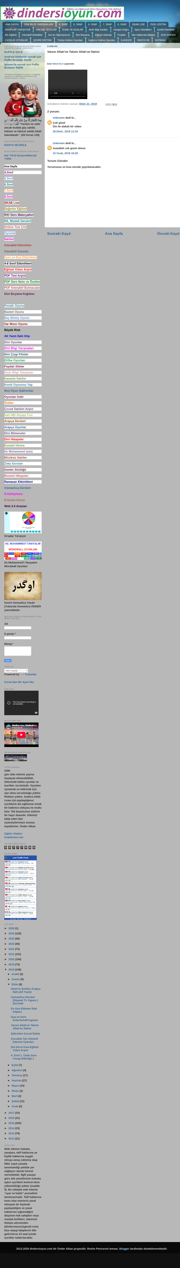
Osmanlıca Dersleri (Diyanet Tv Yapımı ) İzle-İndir (24, 1000)
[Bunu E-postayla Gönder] (106, 104)
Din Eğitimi (10, 35)
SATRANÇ (160, 40)
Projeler (122, 35)
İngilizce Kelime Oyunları (101, 40)
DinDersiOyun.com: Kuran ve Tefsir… (17, 896)
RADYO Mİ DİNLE (15, 145)
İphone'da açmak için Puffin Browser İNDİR (21, 66)
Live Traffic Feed (20, 858)
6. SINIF (92, 24)
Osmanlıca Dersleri (17, 488)
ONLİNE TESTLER (46, 29)
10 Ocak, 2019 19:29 (65, 153)
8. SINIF (122, 24)
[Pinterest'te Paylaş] (116, 104)
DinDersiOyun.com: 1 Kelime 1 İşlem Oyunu (19, 902)
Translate (30, 674)
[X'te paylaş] (111, 104)
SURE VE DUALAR (72, 29)
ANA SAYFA (12, 24)
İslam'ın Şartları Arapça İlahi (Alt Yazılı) (25, 990)
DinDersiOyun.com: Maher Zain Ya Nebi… (18, 863)
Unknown (59, 117)
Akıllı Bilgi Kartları (98, 29)
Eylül (15, 1065)
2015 (11, 1123)
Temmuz (17, 1075)
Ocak (15, 1106)
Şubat (16, 1101)
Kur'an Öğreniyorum (59, 35)
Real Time (20, 919)
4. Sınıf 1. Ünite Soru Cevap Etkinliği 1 (24, 1057)
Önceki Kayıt (168, 234)
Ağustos (17, 1070)
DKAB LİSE (138, 24)
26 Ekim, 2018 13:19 (65, 131)
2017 (11, 1112)
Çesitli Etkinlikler (166, 29)
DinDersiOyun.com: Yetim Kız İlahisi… (17, 869)
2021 (11, 954)
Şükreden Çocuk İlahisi (25, 1033)
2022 (11, 949)
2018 (11, 969)
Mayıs (16, 1085)
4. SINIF (63, 24)
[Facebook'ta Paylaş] (113, 104)
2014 (11, 1128)
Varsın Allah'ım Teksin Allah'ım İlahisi (25, 1027)
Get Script (13, 919)
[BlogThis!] (109, 104)
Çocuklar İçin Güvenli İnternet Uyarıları (24, 1040)
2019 (11, 964)
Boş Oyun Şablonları (18, 390)
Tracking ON (27, 919)
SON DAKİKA (168, 35)
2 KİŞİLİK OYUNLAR (16, 40)
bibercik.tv (58, 64)
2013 (11, 1133)
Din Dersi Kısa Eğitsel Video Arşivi (24, 1049)
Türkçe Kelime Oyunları (70, 40)
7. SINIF (107, 24)
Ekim (15, 984)
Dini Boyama (83, 35)
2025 (11, 933)
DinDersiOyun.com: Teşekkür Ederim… (17, 873)
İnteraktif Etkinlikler (32, 35)
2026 (11, 928)
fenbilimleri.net (13, 837)
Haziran (17, 1080)
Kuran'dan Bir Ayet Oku (19, 682)
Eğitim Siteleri (13, 833)
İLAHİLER (126, 40)
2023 (11, 943)
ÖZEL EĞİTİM (158, 24)
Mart (15, 1096)
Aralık (16, 974)
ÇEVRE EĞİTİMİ (42, 40)
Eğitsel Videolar (103, 35)
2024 (11, 938)
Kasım (16, 979)
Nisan (16, 1090)
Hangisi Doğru (121, 29)
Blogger (124, 1248)
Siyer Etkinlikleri (142, 29)
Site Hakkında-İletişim (143, 35)
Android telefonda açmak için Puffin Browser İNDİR (22, 58)
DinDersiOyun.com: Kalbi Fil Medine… (17, 879)
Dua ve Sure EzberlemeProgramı (24, 1018)
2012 (11, 1138)
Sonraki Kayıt (59, 234)
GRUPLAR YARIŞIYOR (17, 29)
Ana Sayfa (114, 234)
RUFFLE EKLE (13, 52)
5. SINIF (78, 24)
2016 (11, 1117)
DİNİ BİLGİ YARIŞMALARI (38, 24)
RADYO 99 (143, 40)
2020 (11, 959)
